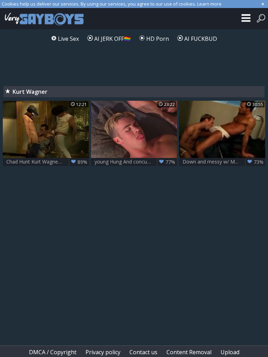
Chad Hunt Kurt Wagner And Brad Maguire (47, 161)
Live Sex (68, 39)
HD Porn (157, 39)
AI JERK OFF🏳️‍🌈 (112, 39)
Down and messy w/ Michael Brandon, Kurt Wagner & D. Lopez (224, 161)
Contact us (143, 352)
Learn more (209, 4)
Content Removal (188, 352)
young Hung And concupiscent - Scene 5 (136, 161)
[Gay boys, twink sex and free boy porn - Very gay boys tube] (46, 18)
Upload (230, 352)
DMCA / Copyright (52, 352)
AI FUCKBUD (200, 39)
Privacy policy (102, 352)
